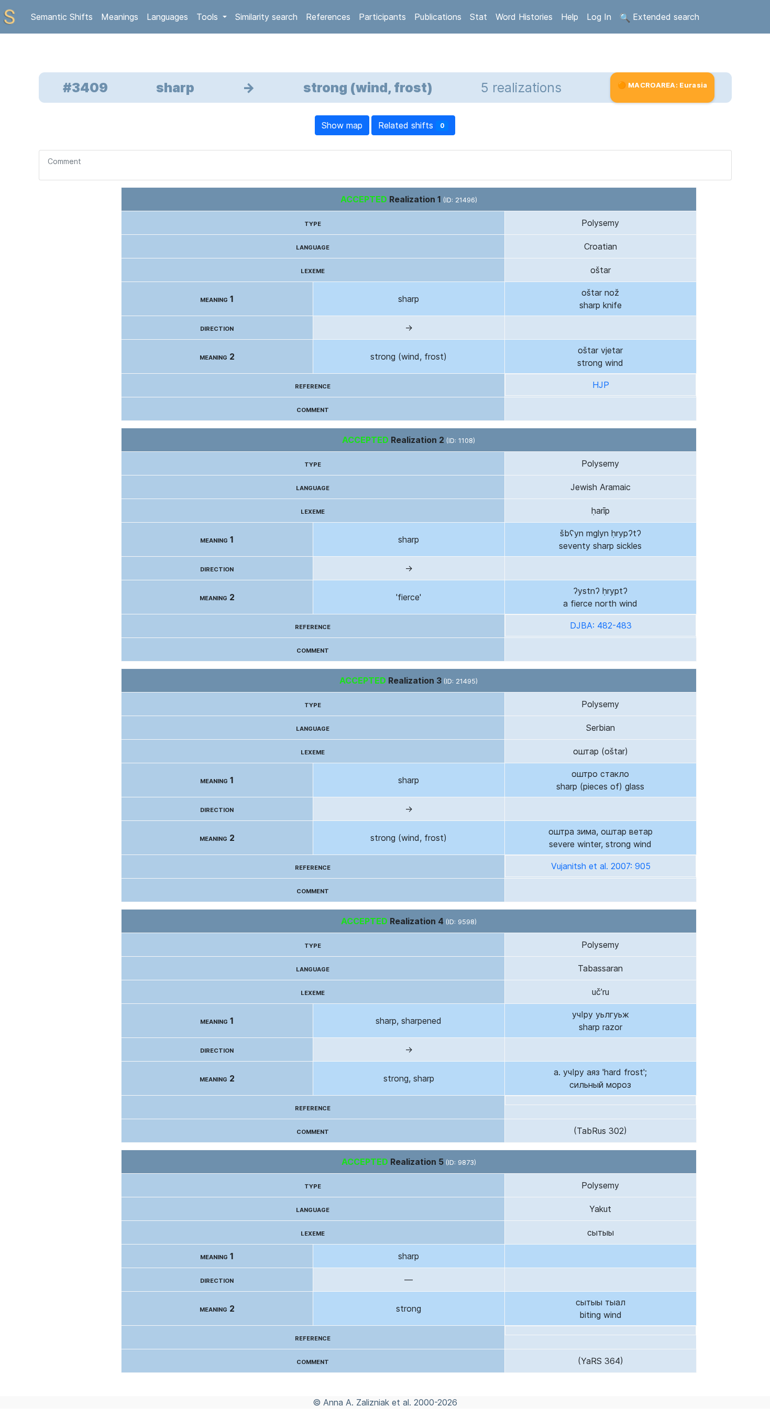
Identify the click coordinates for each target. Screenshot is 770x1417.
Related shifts (411, 125)
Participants (382, 17)
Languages (167, 17)
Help (569, 17)
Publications (437, 17)
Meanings (119, 17)
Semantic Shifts (62, 17)
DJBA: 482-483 (601, 625)
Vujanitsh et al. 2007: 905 (601, 866)
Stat (478, 17)
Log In (599, 17)
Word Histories (524, 17)
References (328, 17)
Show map (342, 125)
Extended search (664, 17)
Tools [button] (208, 17)
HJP (600, 385)
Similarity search (266, 17)
